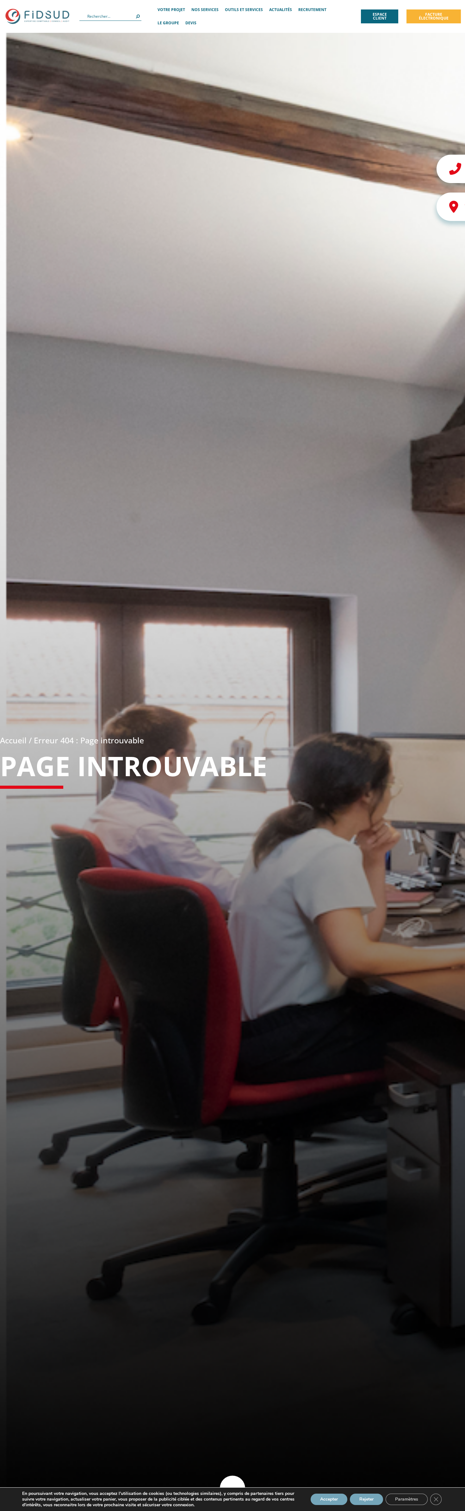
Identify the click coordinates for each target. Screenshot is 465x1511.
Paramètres (406, 1499)
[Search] (138, 16)
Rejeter (366, 1499)
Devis (190, 23)
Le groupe (168, 23)
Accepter (329, 1499)
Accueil (13, 740)
